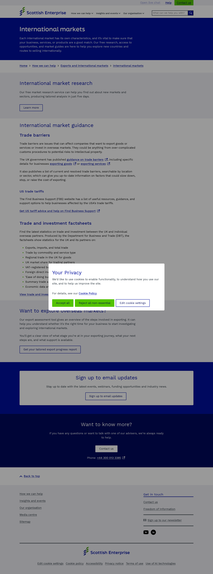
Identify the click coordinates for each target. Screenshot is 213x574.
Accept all (63, 303)
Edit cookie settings (133, 303)
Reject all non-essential (94, 303)
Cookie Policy (88, 293)
